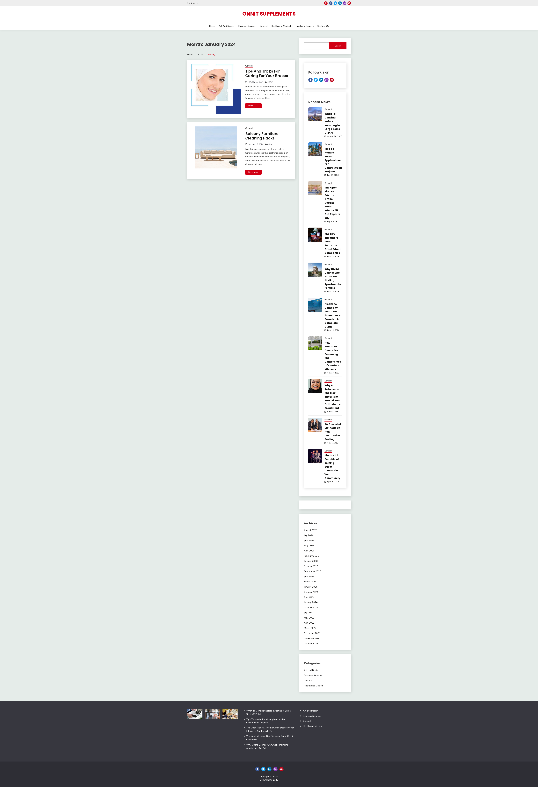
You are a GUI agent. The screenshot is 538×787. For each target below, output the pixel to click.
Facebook (330, 3)
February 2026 (311, 555)
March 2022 (310, 628)
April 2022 (309, 622)
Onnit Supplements (269, 13)
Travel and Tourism (304, 26)
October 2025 (311, 566)
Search (338, 46)
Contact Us (193, 3)
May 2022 (309, 617)
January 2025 (311, 586)
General (263, 26)
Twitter (335, 3)
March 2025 (310, 581)
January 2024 (311, 602)
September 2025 (312, 571)
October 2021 (311, 643)
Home (212, 26)
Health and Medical (281, 26)
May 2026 (309, 545)
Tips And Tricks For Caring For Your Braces (266, 73)
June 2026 (309, 540)
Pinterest (349, 3)
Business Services (247, 26)
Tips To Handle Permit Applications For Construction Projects (333, 160)
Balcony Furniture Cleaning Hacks (262, 136)
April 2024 (309, 597)
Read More (253, 105)
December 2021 (312, 633)
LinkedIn (340, 3)
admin (270, 82)
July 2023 (309, 612)
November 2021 (312, 638)
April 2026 (309, 550)
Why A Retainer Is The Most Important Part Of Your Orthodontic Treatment (332, 397)
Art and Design (226, 26)
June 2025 (309, 576)
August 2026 (310, 530)
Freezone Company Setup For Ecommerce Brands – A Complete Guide (332, 315)
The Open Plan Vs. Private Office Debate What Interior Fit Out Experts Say (332, 203)
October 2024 (311, 592)
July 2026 (309, 535)
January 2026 (311, 561)
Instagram (344, 3)
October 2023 (311, 607)
